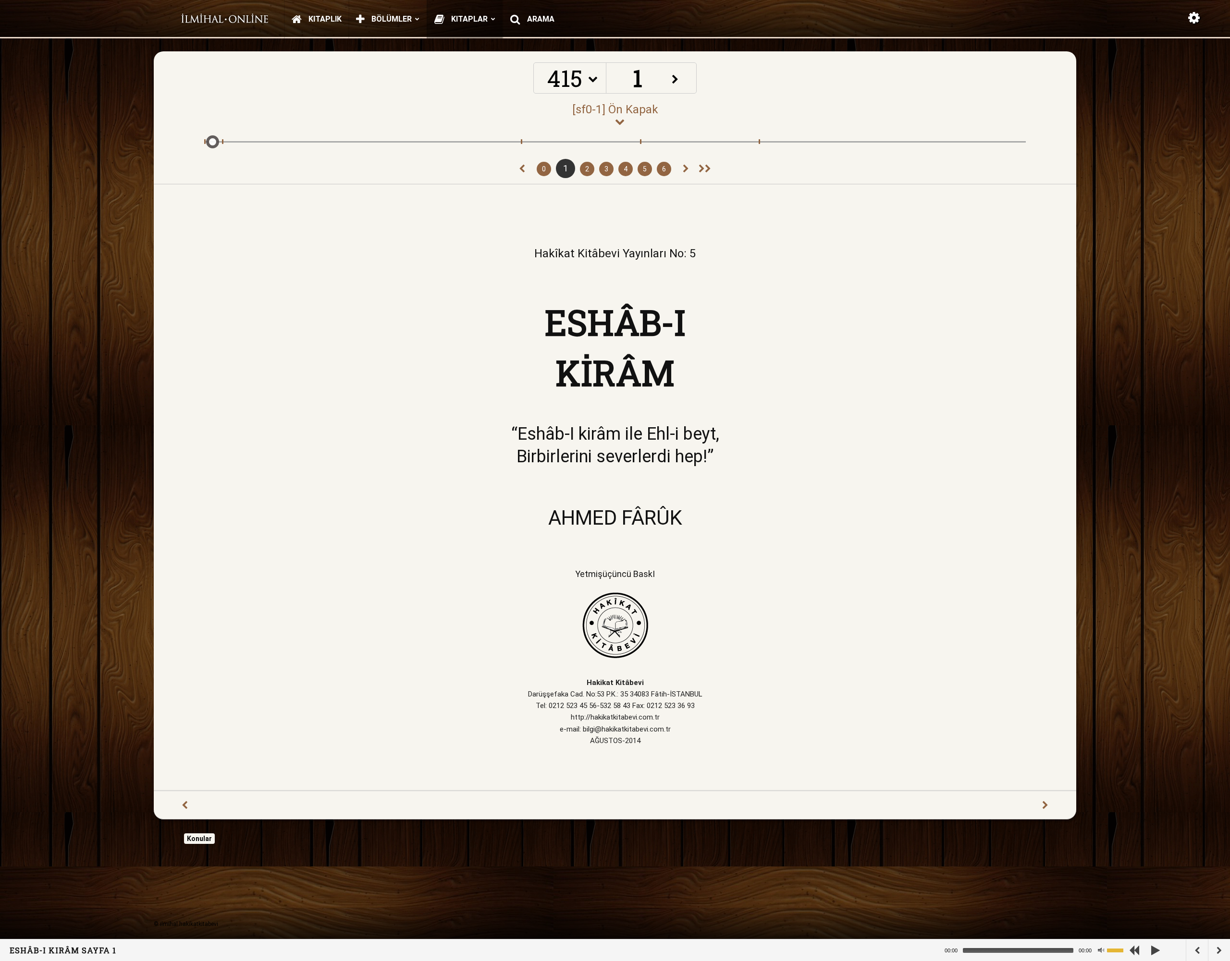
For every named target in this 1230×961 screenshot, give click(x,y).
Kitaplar (468, 19)
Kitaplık (324, 19)
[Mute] (1101, 950)
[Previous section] (704, 169)
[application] (1038, 950)
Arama (539, 19)
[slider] (1120, 949)
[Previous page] (522, 169)
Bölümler (390, 19)
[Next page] (685, 169)
